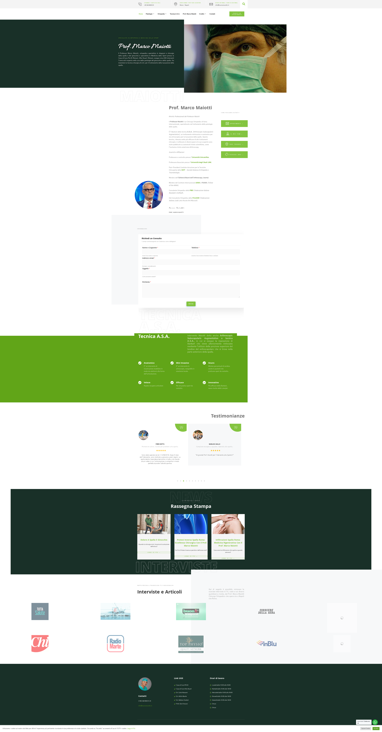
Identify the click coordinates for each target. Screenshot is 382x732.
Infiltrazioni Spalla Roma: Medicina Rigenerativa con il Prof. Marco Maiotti (228, 543)
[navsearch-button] (243, 4)
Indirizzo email (148, 258)
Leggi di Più (131, 728)
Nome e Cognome (150, 248)
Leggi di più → (153, 552)
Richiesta (146, 282)
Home (141, 14)
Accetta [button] (376, 728)
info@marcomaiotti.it (145, 706)
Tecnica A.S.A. (175, 14)
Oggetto (146, 269)
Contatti (212, 14)
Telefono (195, 248)
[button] (177, 480)
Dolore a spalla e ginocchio (154, 540)
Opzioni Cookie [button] (365, 728)
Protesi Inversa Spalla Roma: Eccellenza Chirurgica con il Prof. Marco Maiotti (191, 543)
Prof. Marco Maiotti (189, 14)
